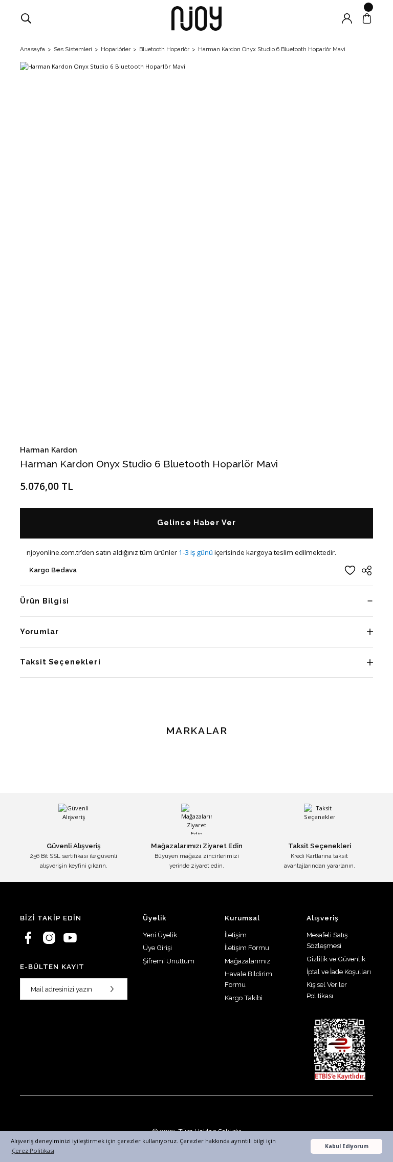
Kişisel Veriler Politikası (327, 989)
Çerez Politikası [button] (33, 1150)
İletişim (236, 935)
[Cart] (367, 18)
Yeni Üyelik (160, 935)
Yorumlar (39, 631)
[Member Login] (347, 18)
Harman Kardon (48, 449)
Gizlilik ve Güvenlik (336, 959)
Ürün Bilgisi (44, 600)
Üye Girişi (157, 947)
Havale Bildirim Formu (248, 979)
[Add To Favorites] (350, 570)
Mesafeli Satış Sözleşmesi (327, 940)
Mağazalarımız (247, 961)
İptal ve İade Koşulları (339, 971)
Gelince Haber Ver (196, 522)
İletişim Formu (247, 947)
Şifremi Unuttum (168, 961)
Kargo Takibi (244, 998)
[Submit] (112, 989)
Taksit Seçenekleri (60, 661)
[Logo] (196, 18)
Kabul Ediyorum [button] (346, 1146)
